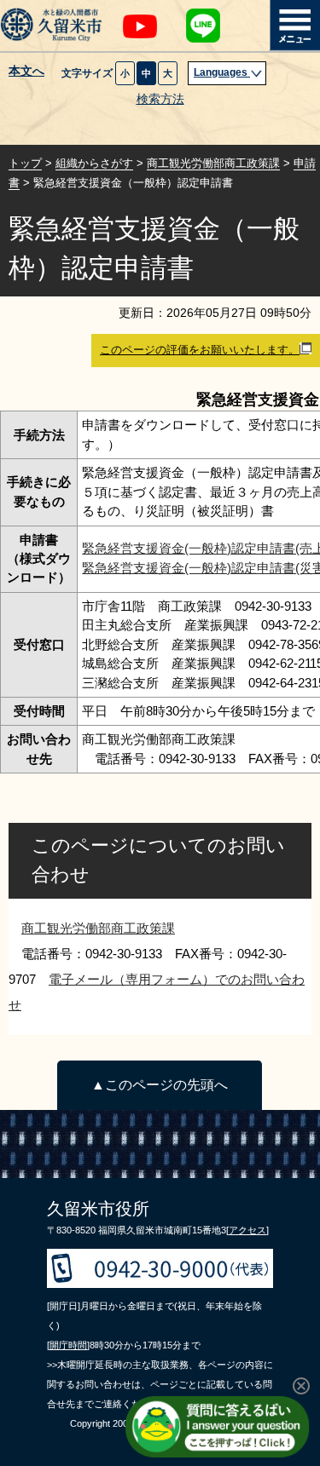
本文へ (26, 72)
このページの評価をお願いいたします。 (200, 349)
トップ (25, 163)
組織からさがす (94, 163)
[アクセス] (247, 1230)
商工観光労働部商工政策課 (213, 163)
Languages (222, 72)
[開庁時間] (68, 1345)
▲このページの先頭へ (159, 1085)
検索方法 (160, 99)
